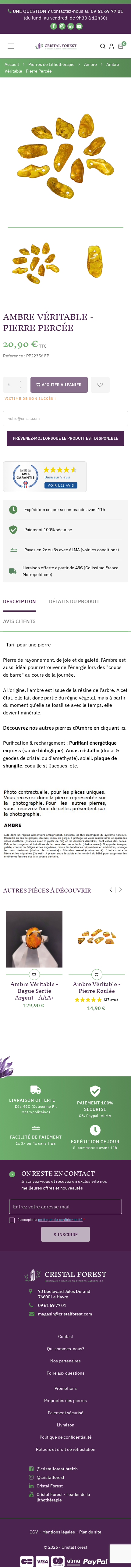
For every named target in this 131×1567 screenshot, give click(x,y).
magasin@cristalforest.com (65, 1314)
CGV (34, 1532)
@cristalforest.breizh (57, 1469)
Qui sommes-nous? (65, 1348)
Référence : (14, 356)
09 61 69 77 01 (52, 1305)
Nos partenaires (65, 1361)
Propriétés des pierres (65, 1400)
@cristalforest (50, 1477)
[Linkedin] (70, 26)
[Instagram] (62, 26)
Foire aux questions (65, 1373)
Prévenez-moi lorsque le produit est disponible (65, 438)
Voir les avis (61, 485)
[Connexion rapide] (112, 46)
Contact (65, 1336)
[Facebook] (53, 26)
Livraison (65, 1425)
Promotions (66, 1388)
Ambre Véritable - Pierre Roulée (97, 986)
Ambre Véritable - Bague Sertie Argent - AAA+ (34, 989)
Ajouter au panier (61, 384)
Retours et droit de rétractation (65, 1449)
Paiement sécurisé (65, 1412)
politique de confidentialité (60, 1219)
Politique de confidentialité (66, 1437)
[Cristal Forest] (65, 1277)
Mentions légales (58, 1532)
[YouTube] (79, 26)
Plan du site (90, 1532)
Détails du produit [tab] (74, 601)
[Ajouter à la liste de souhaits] (100, 385)
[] (34, 974)
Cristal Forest (50, 1486)
